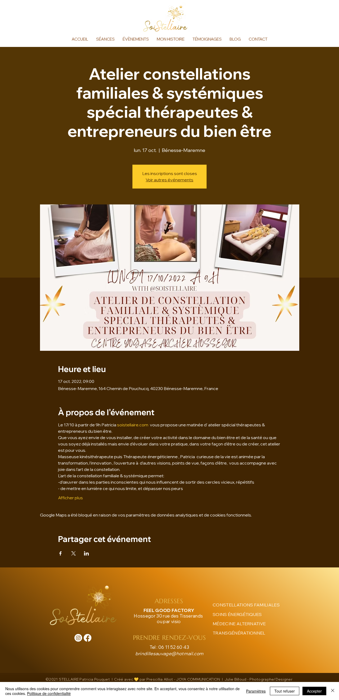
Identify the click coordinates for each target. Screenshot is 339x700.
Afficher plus (70, 497)
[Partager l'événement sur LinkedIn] (86, 553)
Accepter (314, 691)
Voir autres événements (169, 179)
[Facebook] (87, 638)
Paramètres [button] (256, 691)
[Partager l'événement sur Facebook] (60, 553)
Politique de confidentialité (49, 693)
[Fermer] (332, 691)
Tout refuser (284, 691)
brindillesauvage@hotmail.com (169, 653)
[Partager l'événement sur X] (73, 553)
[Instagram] (78, 638)
